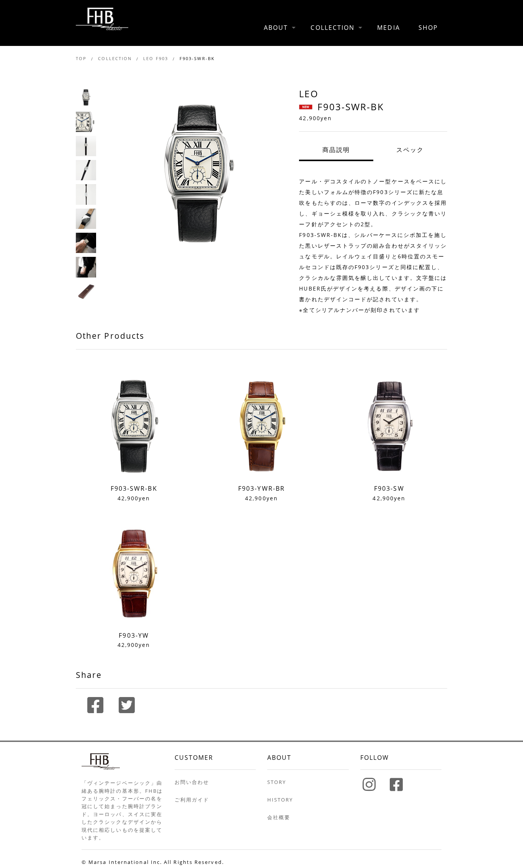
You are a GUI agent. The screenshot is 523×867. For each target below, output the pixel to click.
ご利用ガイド (192, 799)
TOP (81, 58)
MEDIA (388, 27)
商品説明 (336, 149)
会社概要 (278, 817)
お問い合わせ (192, 782)
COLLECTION (333, 27)
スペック (410, 149)
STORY (276, 782)
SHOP (428, 27)
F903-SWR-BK (197, 58)
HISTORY (280, 799)
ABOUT (276, 27)
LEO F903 (155, 58)
